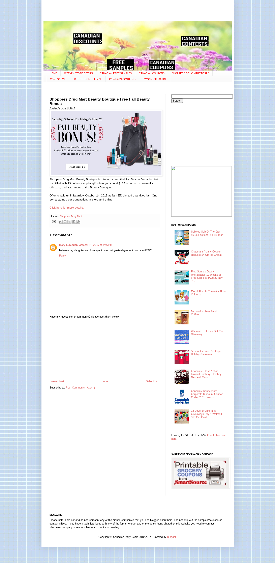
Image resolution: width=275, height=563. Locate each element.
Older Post (152, 381)
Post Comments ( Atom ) (80, 387)
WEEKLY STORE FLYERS (78, 73)
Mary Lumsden (68, 244)
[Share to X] (69, 222)
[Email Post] (54, 221)
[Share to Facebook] (74, 222)
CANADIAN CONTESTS (122, 79)
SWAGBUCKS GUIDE (155, 79)
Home (104, 381)
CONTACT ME (58, 79)
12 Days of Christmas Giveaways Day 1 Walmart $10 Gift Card (206, 414)
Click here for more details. (67, 207)
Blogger (171, 536)
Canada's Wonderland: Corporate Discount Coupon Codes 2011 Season (207, 394)
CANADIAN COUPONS (151, 73)
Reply (62, 255)
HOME (53, 73)
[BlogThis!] (65, 222)
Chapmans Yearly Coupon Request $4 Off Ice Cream (206, 253)
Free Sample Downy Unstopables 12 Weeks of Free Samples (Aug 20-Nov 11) (207, 276)
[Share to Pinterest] (78, 222)
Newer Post (57, 381)
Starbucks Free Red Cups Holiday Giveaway (206, 353)
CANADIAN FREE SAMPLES (116, 73)
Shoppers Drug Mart (71, 216)
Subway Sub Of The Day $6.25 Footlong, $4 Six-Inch (207, 233)
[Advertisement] (137, 11)
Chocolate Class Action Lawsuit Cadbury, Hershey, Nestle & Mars (206, 374)
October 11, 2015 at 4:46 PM (95, 244)
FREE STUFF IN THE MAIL (87, 79)
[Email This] (61, 222)
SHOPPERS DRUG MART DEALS (190, 73)
